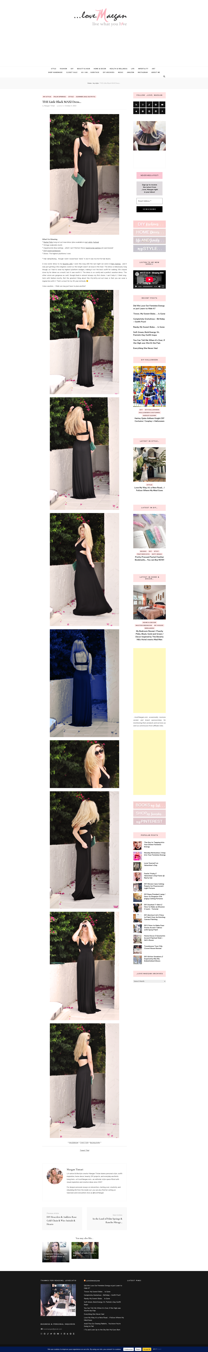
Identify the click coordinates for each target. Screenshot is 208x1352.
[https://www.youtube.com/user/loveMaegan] (162, 104)
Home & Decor (100, 69)
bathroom (144, 622)
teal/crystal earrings (93, 248)
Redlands (157, 625)
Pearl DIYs (158, 551)
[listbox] (149, 399)
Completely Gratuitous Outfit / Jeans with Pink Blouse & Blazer (55, 1256)
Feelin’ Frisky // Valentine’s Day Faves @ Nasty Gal (154, 875)
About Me (155, 72)
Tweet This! (84, 1150)
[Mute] (159, 286)
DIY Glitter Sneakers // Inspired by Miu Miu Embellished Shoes (153, 958)
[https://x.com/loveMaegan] (149, 111)
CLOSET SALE (71, 72)
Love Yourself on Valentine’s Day (151, 864)
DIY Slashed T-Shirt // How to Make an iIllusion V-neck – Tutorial (154, 907)
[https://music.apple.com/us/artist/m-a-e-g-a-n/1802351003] (136, 111)
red (86, 242)
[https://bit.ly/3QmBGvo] (162, 111)
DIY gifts (146, 551)
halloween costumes (149, 421)
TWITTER (84, 1142)
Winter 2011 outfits (88, 1250)
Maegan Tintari (49, 106)
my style (47, 97)
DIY (72, 69)
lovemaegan (93, 1281)
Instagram (143, 72)
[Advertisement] (104, 45)
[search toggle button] (164, 76)
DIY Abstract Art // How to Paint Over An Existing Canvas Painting (154, 917)
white (90, 242)
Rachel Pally (48, 242)
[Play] (136, 286)
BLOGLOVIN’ (95, 1142)
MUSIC (120, 72)
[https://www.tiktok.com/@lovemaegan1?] (149, 104)
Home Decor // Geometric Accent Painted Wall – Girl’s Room (154, 938)
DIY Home (155, 622)
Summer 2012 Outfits (85, 97)
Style (53, 69)
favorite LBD (67, 264)
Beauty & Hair (83, 69)
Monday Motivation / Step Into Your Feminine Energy (155, 854)
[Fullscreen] (163, 286)
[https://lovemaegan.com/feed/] (136, 104)
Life (132, 69)
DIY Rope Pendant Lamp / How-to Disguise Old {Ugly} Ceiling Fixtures (154, 896)
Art (153, 69)
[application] (149, 279)
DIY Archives (108, 72)
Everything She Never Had (145, 348)
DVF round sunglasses (52, 251)
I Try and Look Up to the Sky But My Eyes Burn (102, 1330)
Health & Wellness (118, 69)
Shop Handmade (55, 72)
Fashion (63, 69)
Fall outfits (48, 1251)
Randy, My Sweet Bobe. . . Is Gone (149, 327)
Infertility (143, 69)
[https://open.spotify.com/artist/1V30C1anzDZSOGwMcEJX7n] (143, 111)
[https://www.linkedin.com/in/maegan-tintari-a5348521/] (156, 111)
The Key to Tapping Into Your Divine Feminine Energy (154, 844)
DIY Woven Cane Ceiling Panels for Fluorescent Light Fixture (154, 886)
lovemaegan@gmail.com (52, 1329)
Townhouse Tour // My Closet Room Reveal (153, 947)
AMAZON (130, 72)
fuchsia (95, 242)
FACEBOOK (73, 1142)
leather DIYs (157, 424)
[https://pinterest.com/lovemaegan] (156, 104)
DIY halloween (152, 418)
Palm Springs (60, 97)
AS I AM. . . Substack (90, 72)
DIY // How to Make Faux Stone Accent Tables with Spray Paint (154, 927)
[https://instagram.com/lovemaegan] (143, 104)
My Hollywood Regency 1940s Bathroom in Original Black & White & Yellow (150, 631)
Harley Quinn (142, 424)
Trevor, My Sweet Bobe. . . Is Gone (149, 313)
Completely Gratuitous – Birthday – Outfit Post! (102, 1295)
